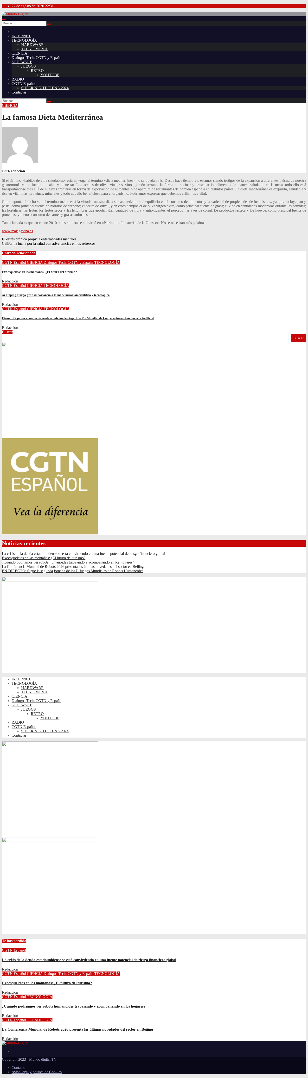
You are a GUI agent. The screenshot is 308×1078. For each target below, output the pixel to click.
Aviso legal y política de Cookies (37, 1072)
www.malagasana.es (17, 231)
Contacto (18, 1067)
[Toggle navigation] (4, 19)
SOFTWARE (22, 62)
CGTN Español (24, 83)
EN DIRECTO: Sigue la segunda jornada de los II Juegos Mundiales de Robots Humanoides (72, 571)
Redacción (16, 171)
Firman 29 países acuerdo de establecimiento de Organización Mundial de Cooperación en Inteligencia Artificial (78, 318)
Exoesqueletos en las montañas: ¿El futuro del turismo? (39, 272)
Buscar (7, 332)
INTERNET (21, 36)
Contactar (19, 92)
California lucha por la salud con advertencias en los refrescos (48, 243)
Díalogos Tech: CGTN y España (36, 58)
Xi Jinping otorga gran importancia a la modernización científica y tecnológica (56, 295)
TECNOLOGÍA (24, 40)
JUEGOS (28, 66)
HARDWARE (32, 45)
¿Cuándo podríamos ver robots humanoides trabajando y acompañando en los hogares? (68, 562)
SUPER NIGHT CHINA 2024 (45, 88)
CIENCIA (19, 53)
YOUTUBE (49, 75)
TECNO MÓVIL (34, 49)
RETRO (37, 71)
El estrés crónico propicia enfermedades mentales (39, 239)
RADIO (18, 79)
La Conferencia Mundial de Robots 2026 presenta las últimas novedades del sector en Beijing (73, 566)
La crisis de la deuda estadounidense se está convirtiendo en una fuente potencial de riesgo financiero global (83, 554)
